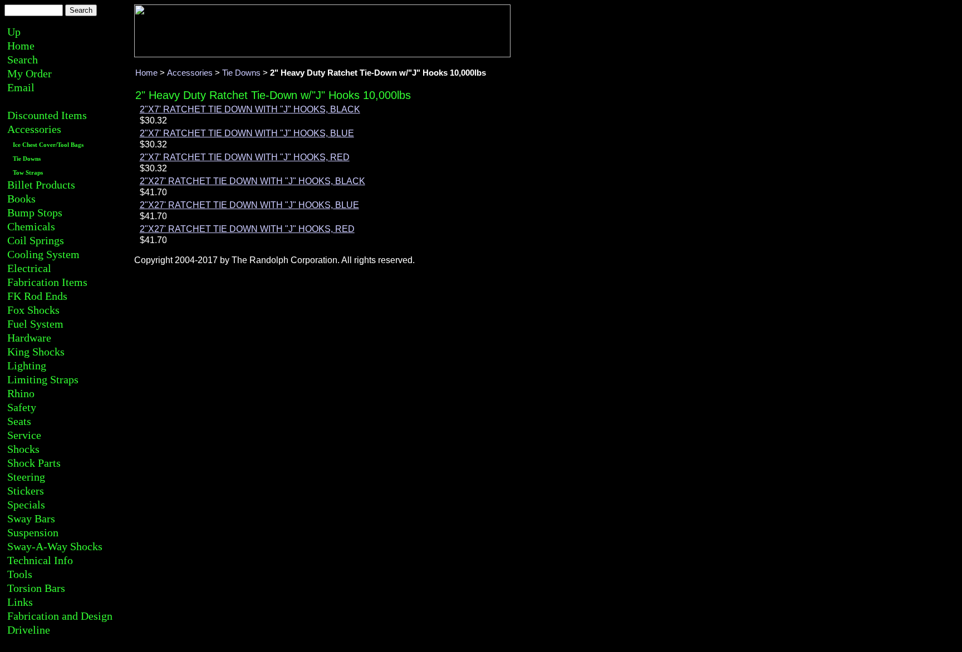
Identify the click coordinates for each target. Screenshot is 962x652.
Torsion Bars (36, 588)
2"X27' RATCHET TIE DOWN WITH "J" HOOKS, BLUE (249, 205)
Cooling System (43, 254)
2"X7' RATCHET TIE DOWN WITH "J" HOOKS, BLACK (250, 109)
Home (21, 45)
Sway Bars (31, 518)
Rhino (21, 393)
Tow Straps (28, 173)
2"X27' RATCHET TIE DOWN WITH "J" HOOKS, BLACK (252, 181)
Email (21, 87)
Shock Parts (34, 463)
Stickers (25, 491)
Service (24, 435)
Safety (21, 407)
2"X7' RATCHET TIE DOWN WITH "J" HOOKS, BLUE (247, 133)
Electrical (29, 268)
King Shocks (36, 351)
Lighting (26, 365)
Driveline (28, 630)
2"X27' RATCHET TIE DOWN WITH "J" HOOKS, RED (247, 229)
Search (22, 59)
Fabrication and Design (59, 616)
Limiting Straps (42, 379)
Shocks (23, 449)
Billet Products (41, 185)
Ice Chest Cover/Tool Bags (48, 145)
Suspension (32, 532)
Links (20, 602)
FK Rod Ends (37, 296)
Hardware (29, 338)
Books (21, 198)
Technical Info (40, 560)
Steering (26, 477)
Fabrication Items (47, 282)
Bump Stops (34, 212)
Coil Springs (35, 240)
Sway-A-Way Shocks (54, 546)
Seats (19, 421)
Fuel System (35, 324)
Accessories (34, 129)
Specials (26, 504)
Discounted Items (47, 115)
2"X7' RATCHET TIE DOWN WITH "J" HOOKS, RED (245, 157)
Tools (19, 574)
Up (14, 32)
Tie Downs (27, 159)
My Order (29, 73)
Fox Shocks (33, 310)
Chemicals (31, 226)
